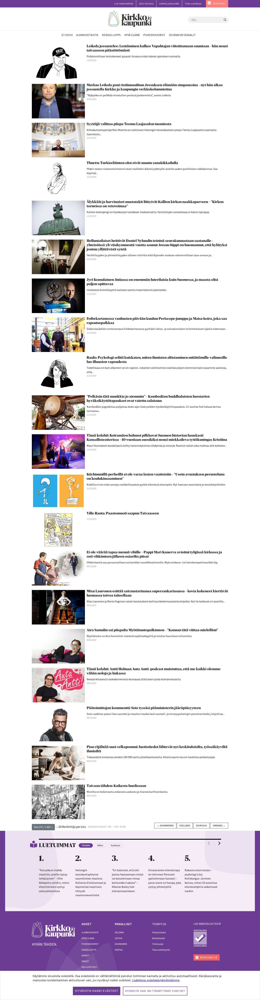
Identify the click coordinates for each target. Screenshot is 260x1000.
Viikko (100, 845)
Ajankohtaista (90, 932)
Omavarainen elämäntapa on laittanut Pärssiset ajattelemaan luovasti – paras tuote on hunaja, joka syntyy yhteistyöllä (164, 878)
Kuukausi (115, 845)
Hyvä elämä (88, 938)
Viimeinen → (219, 825)
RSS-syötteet (89, 967)
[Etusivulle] (130, 19)
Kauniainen (121, 943)
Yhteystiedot (159, 932)
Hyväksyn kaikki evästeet (96, 991)
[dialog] (130, 985)
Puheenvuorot (90, 943)
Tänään (86, 845)
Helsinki (119, 932)
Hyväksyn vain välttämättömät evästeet (155, 990)
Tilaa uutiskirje (193, 3)
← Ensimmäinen (165, 825)
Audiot (85, 955)
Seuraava (201, 825)
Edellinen (185, 825)
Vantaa (119, 949)
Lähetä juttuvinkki (169, 3)
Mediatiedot (158, 938)
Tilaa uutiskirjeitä (161, 949)
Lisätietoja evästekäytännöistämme (155, 980)
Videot (85, 961)
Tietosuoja (157, 943)
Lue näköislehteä (123, 3)
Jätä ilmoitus (146, 3)
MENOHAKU (219, 3)
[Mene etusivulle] (53, 929)
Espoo (118, 938)
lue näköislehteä (205, 923)
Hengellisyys (89, 949)
